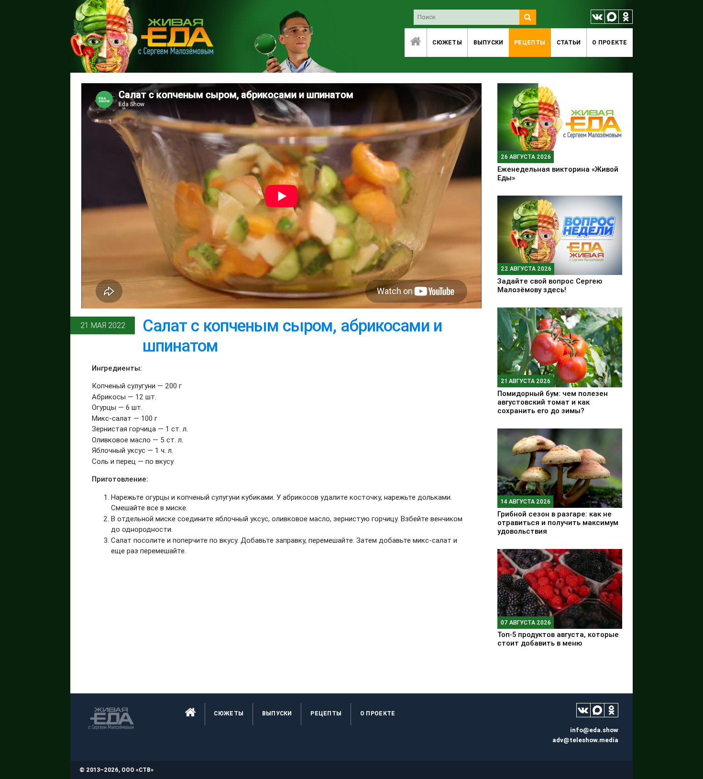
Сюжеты (447, 42)
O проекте (609, 42)
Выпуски (488, 42)
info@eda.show (594, 730)
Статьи (569, 42)
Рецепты (529, 42)
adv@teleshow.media (585, 740)
